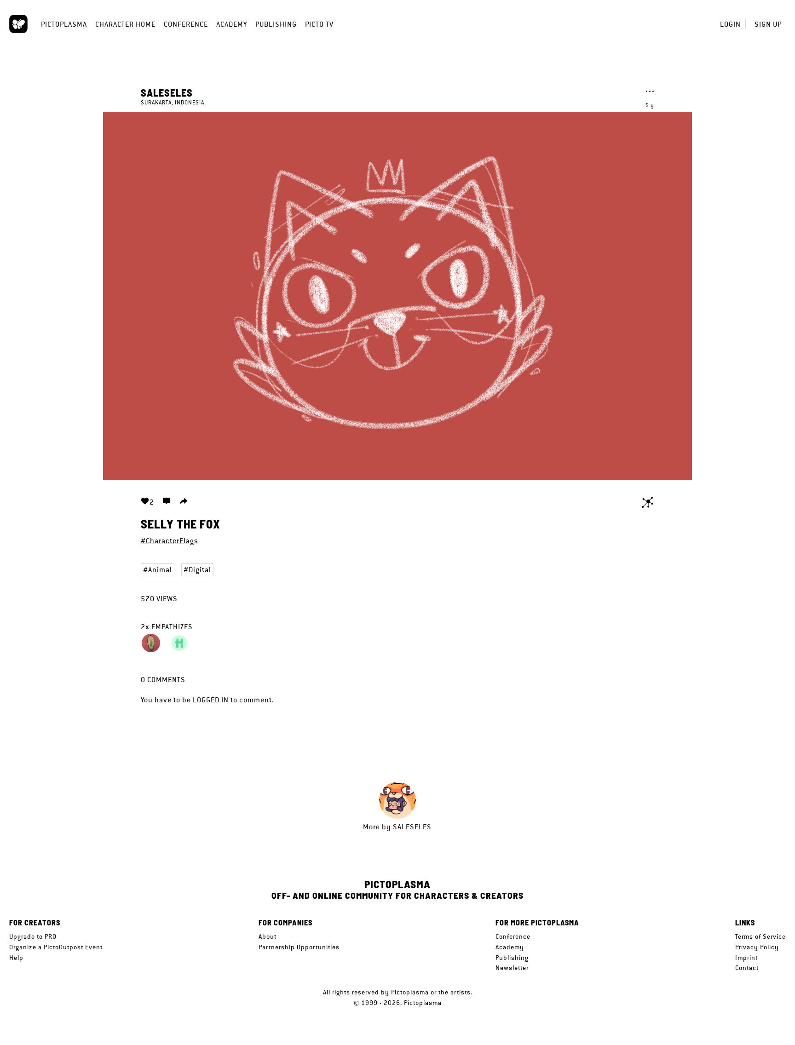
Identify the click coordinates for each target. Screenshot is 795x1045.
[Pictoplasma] (18, 24)
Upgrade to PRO (33, 936)
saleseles (167, 92)
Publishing (276, 24)
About (268, 936)
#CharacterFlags (169, 540)
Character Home (125, 24)
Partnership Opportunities (299, 947)
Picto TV (319, 24)
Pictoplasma (64, 24)
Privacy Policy (757, 947)
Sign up (768, 24)
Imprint (746, 957)
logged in (211, 700)
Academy (231, 24)
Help (16, 957)
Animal (160, 569)
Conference (186, 24)
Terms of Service (760, 936)
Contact (747, 968)
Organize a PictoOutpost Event (56, 947)
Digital (200, 569)
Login (730, 24)
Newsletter (512, 968)
